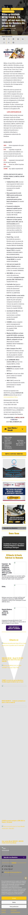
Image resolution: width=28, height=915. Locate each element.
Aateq (3, 586)
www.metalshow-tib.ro (10, 397)
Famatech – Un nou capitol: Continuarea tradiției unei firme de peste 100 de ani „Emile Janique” (7, 569)
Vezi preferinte (14, 906)
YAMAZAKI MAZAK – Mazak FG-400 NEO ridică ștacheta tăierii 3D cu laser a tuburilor (12, 659)
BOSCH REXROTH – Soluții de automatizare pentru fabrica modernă (13, 701)
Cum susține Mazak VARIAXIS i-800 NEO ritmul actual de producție (12, 842)
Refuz (14, 902)
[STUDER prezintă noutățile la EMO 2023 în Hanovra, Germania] (14, 762)
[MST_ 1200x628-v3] (14, 53)
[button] (26, 878)
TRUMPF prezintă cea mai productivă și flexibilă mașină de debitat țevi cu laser (13, 681)
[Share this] (4, 39)
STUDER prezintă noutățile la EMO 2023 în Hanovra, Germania (13, 821)
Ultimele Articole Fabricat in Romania (14, 556)
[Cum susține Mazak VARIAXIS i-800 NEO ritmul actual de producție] (14, 832)
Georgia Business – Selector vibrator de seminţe (7, 612)
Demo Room (14, 533)
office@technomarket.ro (13, 872)
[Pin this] (18, 39)
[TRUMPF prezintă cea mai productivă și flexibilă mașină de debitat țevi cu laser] (14, 671)
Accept (14, 898)
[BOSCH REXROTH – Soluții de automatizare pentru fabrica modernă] (14, 692)
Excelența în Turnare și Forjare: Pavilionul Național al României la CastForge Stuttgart (14, 546)
